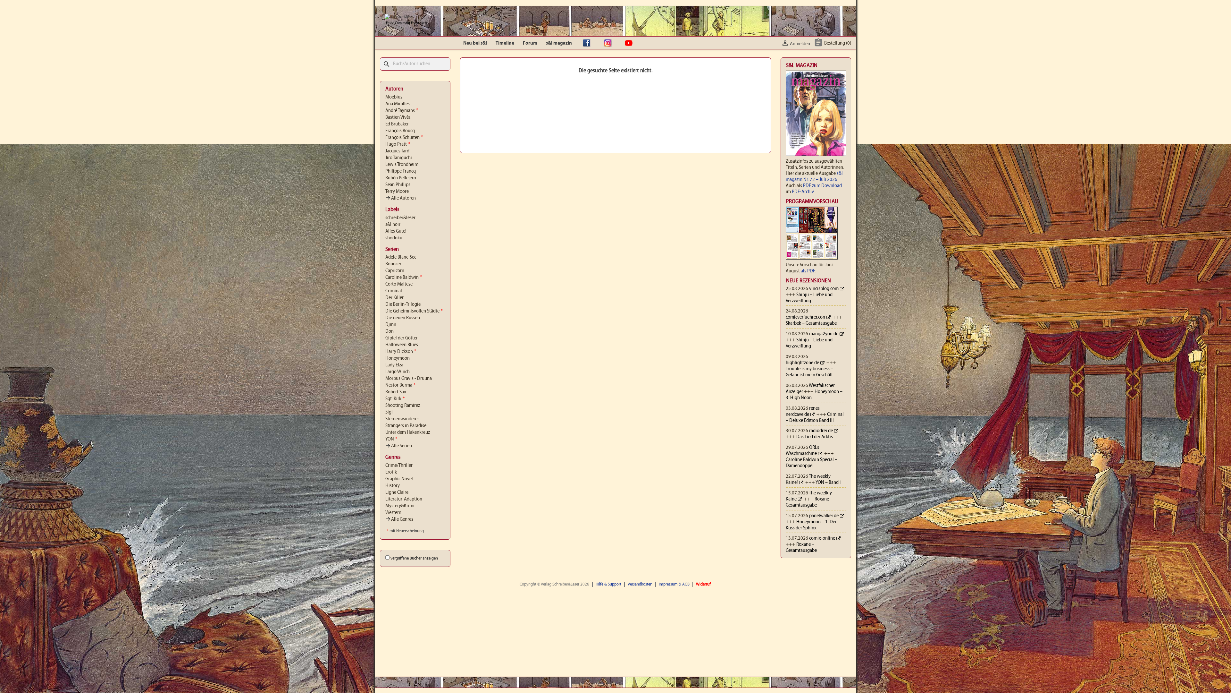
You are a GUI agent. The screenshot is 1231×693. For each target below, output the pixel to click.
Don (389, 331)
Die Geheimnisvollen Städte (414, 311)
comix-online (822, 538)
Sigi (389, 412)
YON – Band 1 (829, 482)
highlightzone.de (802, 362)
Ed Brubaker (397, 124)
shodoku (393, 238)
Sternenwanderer (402, 419)
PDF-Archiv (803, 191)
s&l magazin (559, 43)
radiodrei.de (821, 430)
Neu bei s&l (475, 43)
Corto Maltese (399, 284)
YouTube (630, 43)
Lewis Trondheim (401, 164)
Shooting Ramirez (402, 405)
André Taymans (401, 110)
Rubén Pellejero (400, 178)
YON (391, 439)
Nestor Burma (400, 385)
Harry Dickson (400, 351)
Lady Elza (394, 365)
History (392, 485)
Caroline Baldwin (403, 277)
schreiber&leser (400, 217)
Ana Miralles (397, 104)
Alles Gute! (395, 231)
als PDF (808, 271)
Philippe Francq (400, 171)
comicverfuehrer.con (805, 317)
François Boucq (400, 130)
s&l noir (392, 224)
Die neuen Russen (402, 318)
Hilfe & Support (608, 584)
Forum (530, 43)
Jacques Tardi (398, 151)
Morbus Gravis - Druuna (408, 378)
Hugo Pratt (397, 144)
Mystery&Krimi (400, 506)
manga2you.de (823, 334)
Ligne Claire (396, 492)
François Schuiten (404, 137)
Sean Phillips (397, 184)
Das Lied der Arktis (814, 437)
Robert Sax (395, 392)
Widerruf (703, 584)
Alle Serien (398, 446)
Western (393, 512)
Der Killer (394, 297)
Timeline (505, 43)
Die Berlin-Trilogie (403, 304)
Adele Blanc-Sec (400, 257)
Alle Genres (399, 519)
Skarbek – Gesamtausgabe (811, 323)
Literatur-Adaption (403, 499)
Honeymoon (397, 358)
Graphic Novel (399, 479)
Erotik (391, 472)
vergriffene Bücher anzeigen (414, 558)
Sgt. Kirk (395, 398)
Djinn (390, 324)
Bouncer (393, 264)
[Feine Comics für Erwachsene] (399, 17)
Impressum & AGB (674, 584)
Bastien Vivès (398, 117)
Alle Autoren (400, 198)
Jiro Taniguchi (398, 157)
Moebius (393, 97)
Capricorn (394, 270)
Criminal (393, 291)
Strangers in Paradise (405, 425)
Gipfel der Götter (401, 338)
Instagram (609, 43)
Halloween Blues (401, 344)
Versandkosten (640, 584)
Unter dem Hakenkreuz (407, 432)
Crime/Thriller (399, 465)
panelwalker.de (824, 515)
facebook (588, 43)
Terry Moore (397, 191)
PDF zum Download (822, 185)
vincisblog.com (824, 288)
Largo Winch (397, 371)
